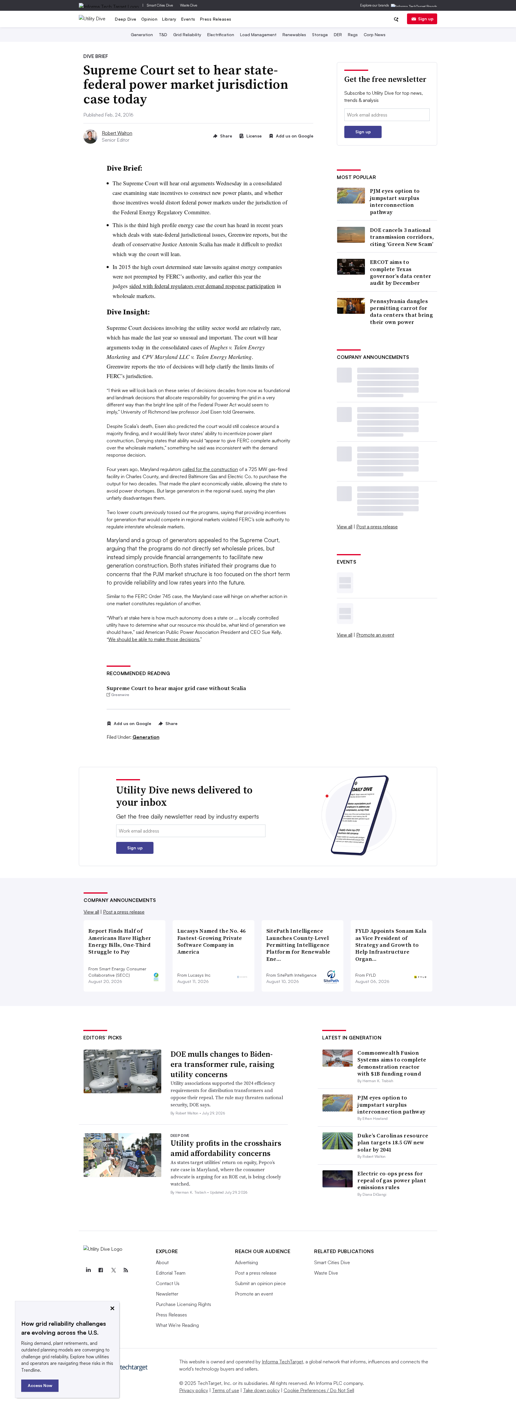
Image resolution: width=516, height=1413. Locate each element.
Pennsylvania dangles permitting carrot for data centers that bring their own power (401, 312)
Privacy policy (193, 1390)
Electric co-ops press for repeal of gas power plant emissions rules (391, 1180)
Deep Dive (125, 19)
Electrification (220, 34)
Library (169, 19)
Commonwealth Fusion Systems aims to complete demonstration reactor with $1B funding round (391, 1063)
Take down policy (261, 1390)
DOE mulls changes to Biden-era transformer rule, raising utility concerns (222, 1064)
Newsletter (167, 1294)
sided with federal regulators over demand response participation (202, 286)
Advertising (246, 1262)
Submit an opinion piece (260, 1283)
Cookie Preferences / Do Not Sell (319, 1390)
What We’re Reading (177, 1325)
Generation (142, 34)
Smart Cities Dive (160, 5)
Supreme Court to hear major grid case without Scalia (176, 688)
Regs (353, 34)
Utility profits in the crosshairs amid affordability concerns (226, 1148)
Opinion (149, 19)
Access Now (40, 1385)
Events (188, 19)
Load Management (258, 34)
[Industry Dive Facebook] (100, 1270)
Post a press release (377, 527)
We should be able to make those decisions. (154, 639)
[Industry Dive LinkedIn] (88, 1270)
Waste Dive (188, 5)
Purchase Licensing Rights (183, 1304)
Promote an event (375, 635)
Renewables (294, 34)
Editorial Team (170, 1273)
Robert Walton (117, 133)
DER (338, 34)
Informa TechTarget (282, 1362)
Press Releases (215, 19)
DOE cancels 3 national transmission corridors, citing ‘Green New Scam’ (402, 237)
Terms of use (225, 1390)
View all (344, 527)
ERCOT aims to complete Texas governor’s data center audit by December (400, 273)
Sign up (426, 18)
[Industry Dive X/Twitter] (113, 1270)
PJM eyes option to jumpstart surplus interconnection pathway (395, 201)
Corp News (375, 34)
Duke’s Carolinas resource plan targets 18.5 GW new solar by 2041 (392, 1142)
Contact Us (167, 1283)
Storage (320, 34)
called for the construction (210, 469)
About (162, 1262)
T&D (163, 34)
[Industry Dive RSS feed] (125, 1270)
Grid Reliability (187, 34)
